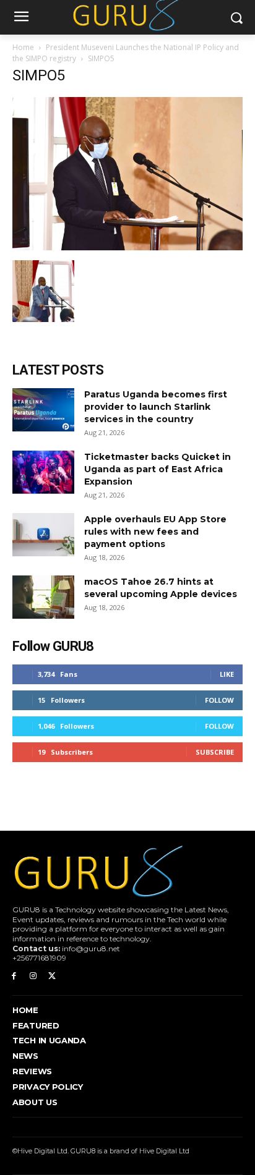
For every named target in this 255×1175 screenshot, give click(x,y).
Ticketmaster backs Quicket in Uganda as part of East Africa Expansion (157, 469)
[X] (52, 976)
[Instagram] (33, 976)
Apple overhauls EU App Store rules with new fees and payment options (155, 531)
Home (23, 47)
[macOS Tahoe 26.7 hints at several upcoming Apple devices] (43, 597)
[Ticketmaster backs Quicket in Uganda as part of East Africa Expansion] (43, 472)
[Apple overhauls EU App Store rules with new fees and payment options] (43, 534)
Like (227, 674)
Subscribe (215, 752)
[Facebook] (13, 976)
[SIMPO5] (127, 247)
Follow (219, 700)
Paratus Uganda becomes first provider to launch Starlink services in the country (155, 407)
